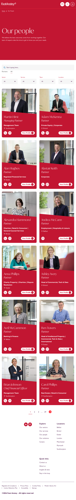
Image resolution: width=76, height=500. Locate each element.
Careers (42, 442)
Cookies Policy (36, 486)
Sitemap (34, 488)
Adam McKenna (51, 117)
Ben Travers (48, 328)
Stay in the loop (44, 473)
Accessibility (24, 488)
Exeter (59, 435)
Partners (5, 72)
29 (45, 412)
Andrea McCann (51, 220)
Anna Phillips (11, 274)
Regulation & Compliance (9, 486)
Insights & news (44, 470)
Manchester (61, 442)
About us (42, 466)
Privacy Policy (24, 486)
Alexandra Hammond (17, 220)
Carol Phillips (49, 384)
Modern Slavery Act (50, 486)
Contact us (43, 462)
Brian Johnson (12, 384)
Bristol (59, 431)
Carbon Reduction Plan (10, 488)
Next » (50, 411)
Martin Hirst (11, 117)
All (11, 72)
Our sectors (43, 427)
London (59, 438)
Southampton (61, 449)
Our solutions (44, 438)
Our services (43, 431)
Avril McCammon (15, 328)
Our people (43, 435)
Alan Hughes (11, 168)
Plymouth (60, 445)
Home (3, 11)
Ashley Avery (49, 274)
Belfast (59, 427)
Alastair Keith (49, 168)
